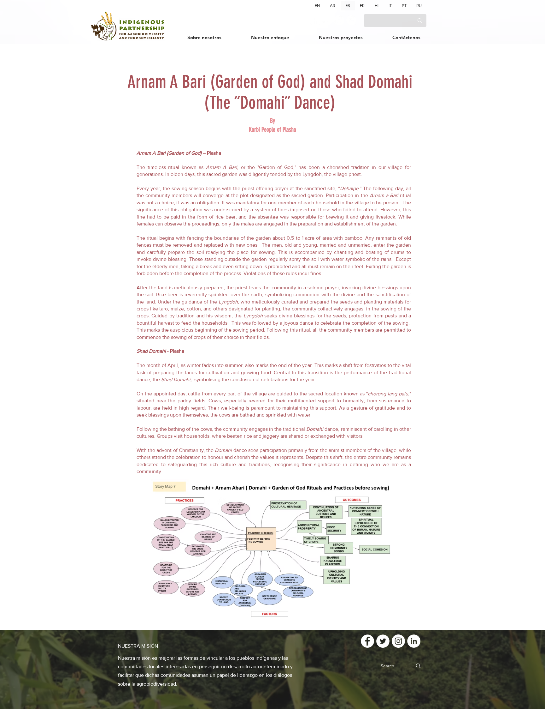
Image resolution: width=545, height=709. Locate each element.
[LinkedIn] (351, 20)
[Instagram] (339, 20)
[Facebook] (315, 20)
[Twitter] (327, 20)
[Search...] (418, 666)
